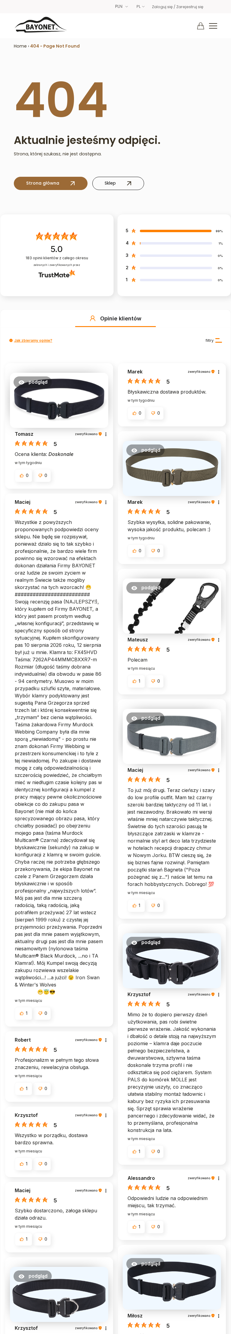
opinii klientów (57, 258)
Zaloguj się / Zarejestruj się (177, 6)
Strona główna (42, 183)
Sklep (110, 183)
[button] (93, 318)
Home (20, 46)
